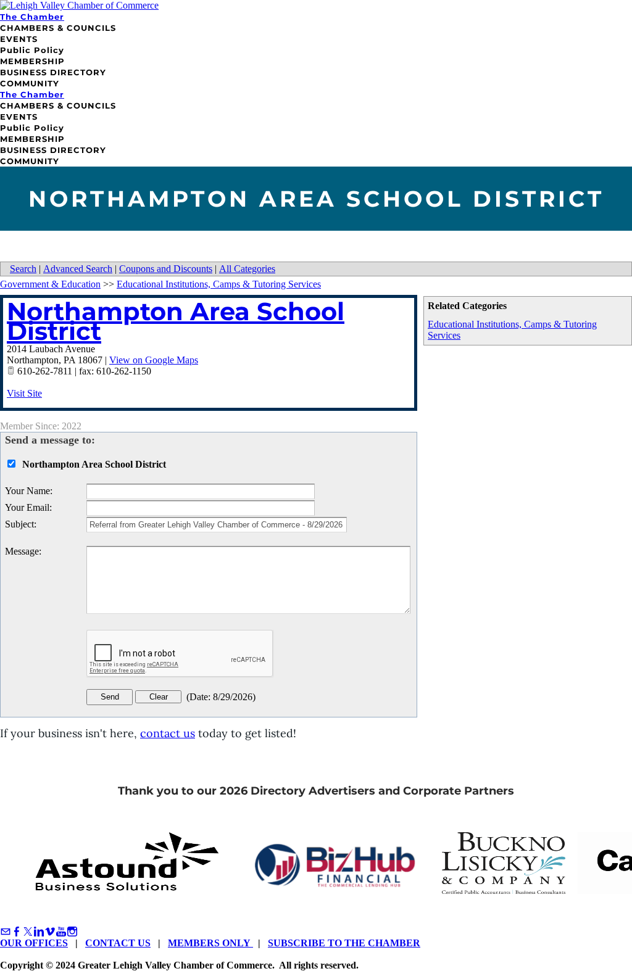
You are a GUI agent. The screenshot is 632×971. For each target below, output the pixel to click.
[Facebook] (17, 932)
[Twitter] (28, 932)
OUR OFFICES (34, 943)
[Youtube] (61, 932)
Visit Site (24, 393)
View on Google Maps (153, 360)
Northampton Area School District (175, 321)
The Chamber (32, 17)
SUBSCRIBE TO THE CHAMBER (344, 943)
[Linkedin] (39, 932)
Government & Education (50, 284)
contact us (167, 733)
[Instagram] (72, 932)
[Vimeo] (50, 932)
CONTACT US (118, 943)
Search (23, 268)
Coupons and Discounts (165, 268)
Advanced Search (77, 268)
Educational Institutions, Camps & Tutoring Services (219, 284)
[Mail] (5, 932)
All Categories (247, 268)
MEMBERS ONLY (210, 943)
